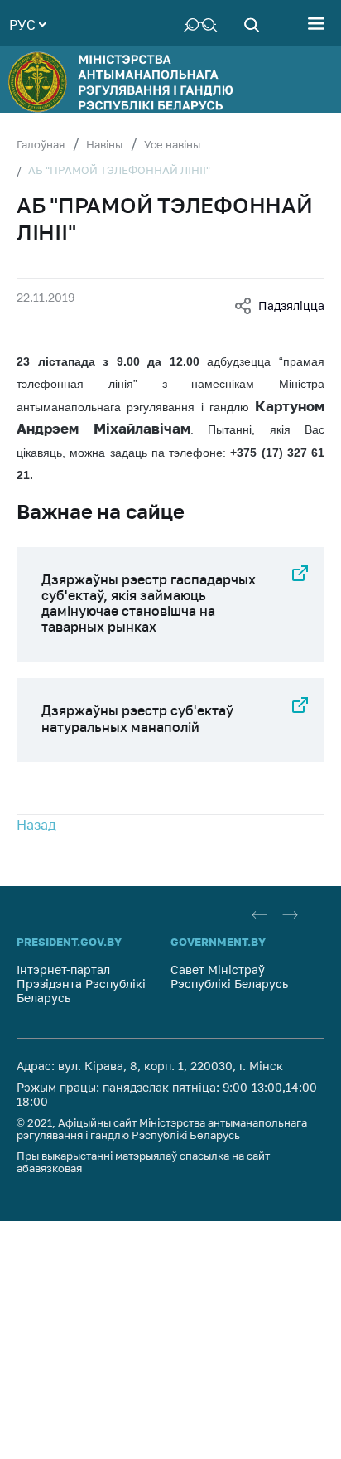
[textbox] (27, 23)
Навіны (104, 144)
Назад (36, 825)
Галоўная (41, 144)
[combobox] (27, 23)
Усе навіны (172, 144)
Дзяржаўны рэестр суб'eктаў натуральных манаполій (137, 718)
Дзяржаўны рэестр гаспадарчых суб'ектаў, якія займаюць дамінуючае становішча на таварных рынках (148, 603)
